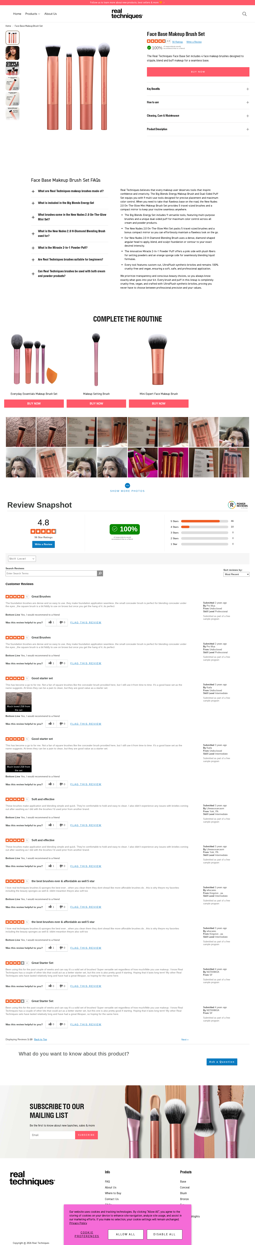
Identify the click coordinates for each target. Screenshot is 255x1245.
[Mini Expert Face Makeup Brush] (159, 359)
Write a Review (194, 42)
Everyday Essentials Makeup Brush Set (34, 394)
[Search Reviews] (100, 573)
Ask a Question (222, 1061)
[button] (244, 13)
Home (8, 26)
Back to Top (40, 1039)
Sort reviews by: (233, 570)
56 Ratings (177, 42)
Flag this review (85, 622)
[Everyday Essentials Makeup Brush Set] (34, 359)
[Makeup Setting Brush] (96, 359)
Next (185, 1039)
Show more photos (127, 491)
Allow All (125, 1234)
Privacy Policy (78, 1223)
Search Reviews (15, 568)
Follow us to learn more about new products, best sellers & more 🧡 (126, 2)
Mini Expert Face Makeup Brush (159, 394)
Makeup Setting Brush (96, 394)
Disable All (164, 1234)
